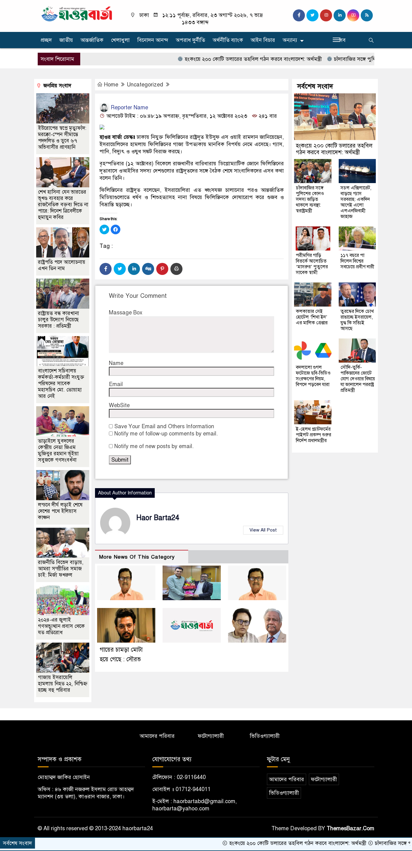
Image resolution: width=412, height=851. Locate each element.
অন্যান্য (290, 40)
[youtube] (353, 15)
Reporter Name (128, 107)
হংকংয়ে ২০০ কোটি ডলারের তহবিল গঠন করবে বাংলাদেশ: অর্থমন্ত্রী (232, 59)
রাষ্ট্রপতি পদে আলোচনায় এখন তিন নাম (61, 265)
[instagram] (326, 15)
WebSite (119, 405)
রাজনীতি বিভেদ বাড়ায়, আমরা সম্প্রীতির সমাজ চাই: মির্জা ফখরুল (61, 568)
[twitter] (312, 15)
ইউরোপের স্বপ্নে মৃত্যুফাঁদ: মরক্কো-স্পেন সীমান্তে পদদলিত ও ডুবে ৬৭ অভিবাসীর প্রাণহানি (62, 137)
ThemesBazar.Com (350, 828)
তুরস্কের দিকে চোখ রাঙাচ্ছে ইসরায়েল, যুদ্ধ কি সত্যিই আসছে (357, 320)
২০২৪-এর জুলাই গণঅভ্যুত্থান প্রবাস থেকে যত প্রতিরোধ (61, 626)
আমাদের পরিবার (157, 736)
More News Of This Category (137, 557)
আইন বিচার (263, 40)
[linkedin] (340, 15)
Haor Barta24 (157, 517)
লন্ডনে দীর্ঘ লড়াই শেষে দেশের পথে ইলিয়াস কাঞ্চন (60, 511)
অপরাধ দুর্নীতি (190, 40)
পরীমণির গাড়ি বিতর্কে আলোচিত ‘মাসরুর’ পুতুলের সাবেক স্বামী (312, 264)
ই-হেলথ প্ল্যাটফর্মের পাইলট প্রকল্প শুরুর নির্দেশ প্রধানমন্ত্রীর (313, 435)
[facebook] (299, 15)
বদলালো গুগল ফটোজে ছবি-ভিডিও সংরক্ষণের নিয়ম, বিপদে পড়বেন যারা (313, 376)
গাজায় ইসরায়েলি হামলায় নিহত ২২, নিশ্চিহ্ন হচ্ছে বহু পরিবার (62, 683)
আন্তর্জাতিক (92, 40)
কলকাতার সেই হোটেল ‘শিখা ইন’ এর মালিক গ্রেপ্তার (312, 317)
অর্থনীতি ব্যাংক (228, 40)
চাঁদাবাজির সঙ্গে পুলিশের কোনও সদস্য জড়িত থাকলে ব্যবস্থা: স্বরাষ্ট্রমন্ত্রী (310, 199)
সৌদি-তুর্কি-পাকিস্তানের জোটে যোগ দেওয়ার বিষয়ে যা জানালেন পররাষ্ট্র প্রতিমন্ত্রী (358, 378)
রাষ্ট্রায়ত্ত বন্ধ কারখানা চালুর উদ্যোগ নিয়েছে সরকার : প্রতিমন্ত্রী (58, 319)
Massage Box (125, 312)
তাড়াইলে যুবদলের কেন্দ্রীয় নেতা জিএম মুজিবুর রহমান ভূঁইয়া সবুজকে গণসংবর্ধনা (58, 450)
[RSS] (367, 15)
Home (111, 84)
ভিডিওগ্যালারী (265, 736)
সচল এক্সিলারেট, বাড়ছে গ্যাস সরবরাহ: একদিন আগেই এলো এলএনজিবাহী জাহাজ (356, 202)
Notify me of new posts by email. (154, 446)
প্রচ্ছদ (46, 40)
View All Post (263, 530)
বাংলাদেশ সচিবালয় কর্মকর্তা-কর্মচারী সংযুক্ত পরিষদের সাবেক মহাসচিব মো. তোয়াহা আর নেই (61, 383)
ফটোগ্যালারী (211, 736)
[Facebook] (106, 269)
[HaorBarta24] (77, 13)
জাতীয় (66, 40)
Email (116, 384)
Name (116, 363)
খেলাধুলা (120, 40)
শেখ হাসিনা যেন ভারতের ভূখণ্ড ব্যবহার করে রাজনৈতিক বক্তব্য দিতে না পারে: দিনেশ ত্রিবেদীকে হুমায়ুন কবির (63, 204)
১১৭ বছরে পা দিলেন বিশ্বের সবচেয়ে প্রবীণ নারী (357, 261)
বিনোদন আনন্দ (152, 40)
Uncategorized (145, 84)
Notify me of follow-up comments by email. (166, 433)
